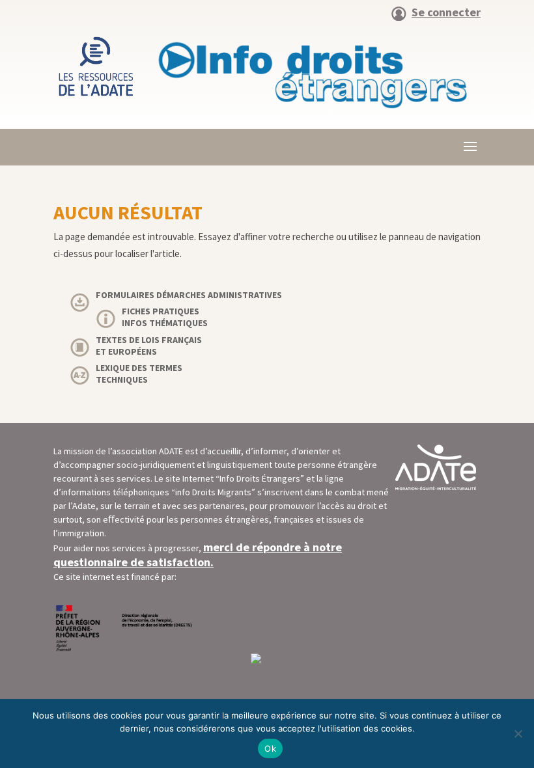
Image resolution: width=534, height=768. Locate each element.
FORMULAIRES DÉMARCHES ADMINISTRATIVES (189, 295)
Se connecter (446, 13)
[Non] (517, 733)
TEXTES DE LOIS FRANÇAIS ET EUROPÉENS (149, 345)
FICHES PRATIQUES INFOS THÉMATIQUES (165, 317)
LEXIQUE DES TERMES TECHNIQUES (139, 373)
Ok (270, 748)
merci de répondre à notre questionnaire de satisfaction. (197, 554)
